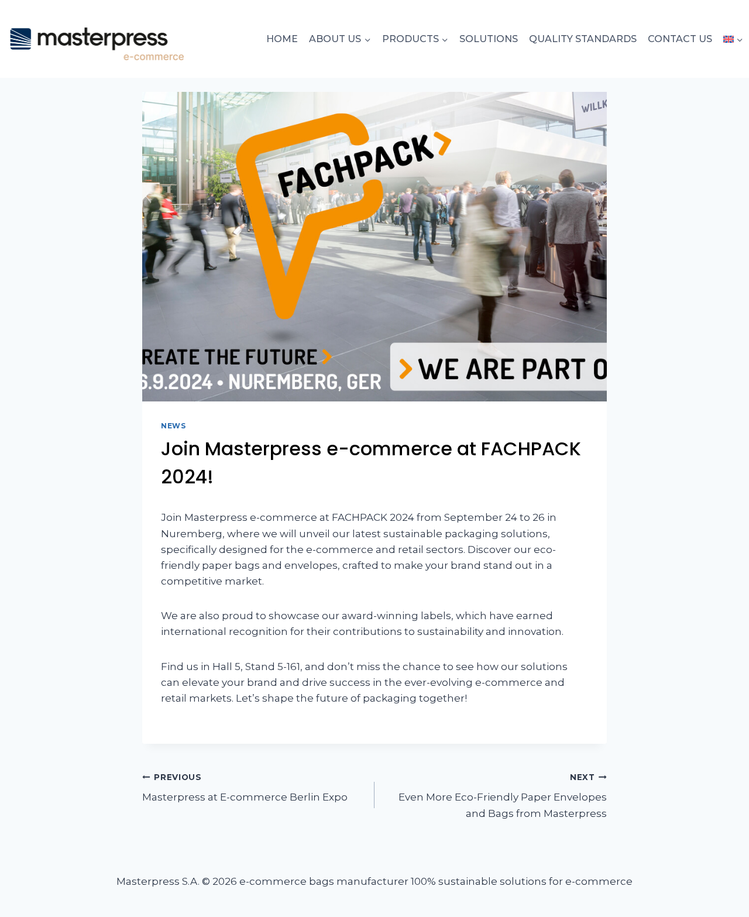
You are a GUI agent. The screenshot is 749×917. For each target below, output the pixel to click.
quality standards (583, 38)
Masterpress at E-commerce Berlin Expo (245, 787)
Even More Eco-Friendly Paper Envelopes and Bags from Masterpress (502, 795)
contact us (680, 38)
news (173, 425)
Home (282, 38)
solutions (488, 38)
